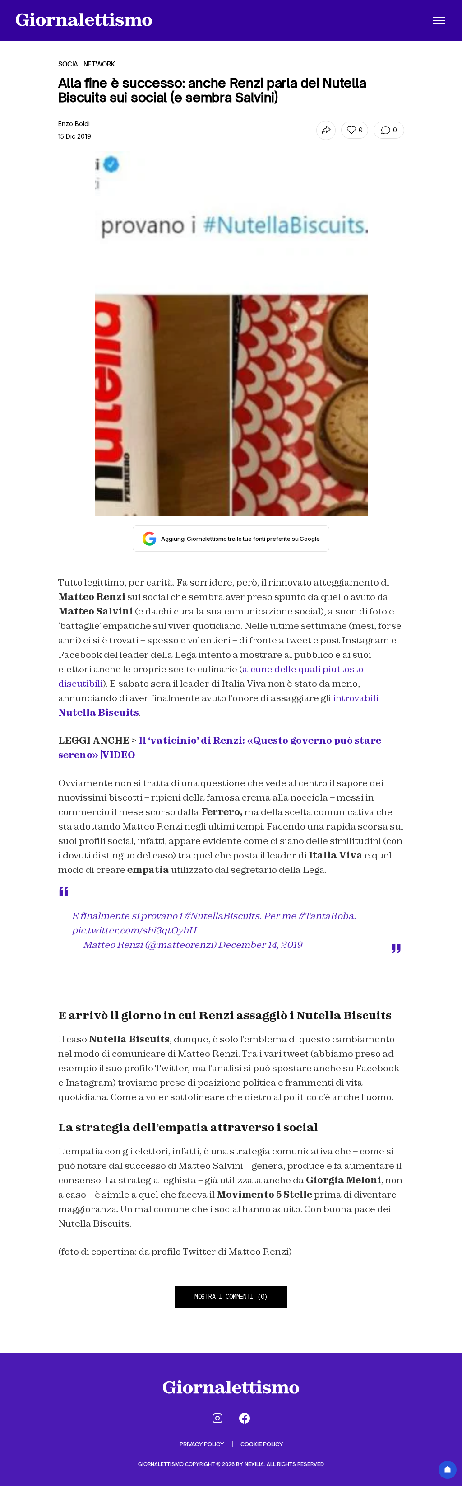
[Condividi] (326, 130)
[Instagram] (217, 1418)
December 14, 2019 (260, 945)
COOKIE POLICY (261, 1444)
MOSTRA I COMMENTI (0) (231, 1297)
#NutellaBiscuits (221, 916)
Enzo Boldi (74, 123)
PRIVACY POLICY (202, 1444)
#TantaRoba (326, 916)
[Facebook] (245, 1418)
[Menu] (439, 20)
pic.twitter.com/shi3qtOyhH (134, 930)
